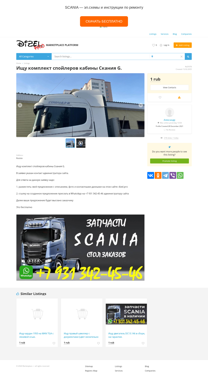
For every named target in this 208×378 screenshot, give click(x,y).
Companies (186, 34)
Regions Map (91, 370)
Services (165, 34)
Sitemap (89, 366)
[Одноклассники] (158, 175)
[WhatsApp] (180, 175)
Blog (175, 34)
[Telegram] (165, 175)
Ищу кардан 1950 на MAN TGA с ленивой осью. (36, 335)
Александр (169, 119)
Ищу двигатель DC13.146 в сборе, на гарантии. (126, 335)
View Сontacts (169, 87)
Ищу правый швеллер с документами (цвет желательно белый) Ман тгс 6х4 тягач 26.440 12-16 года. (81, 335)
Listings (152, 34)
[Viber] (172, 175)
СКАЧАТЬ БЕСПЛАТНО (104, 21)
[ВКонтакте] (150, 175)
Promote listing (169, 161)
